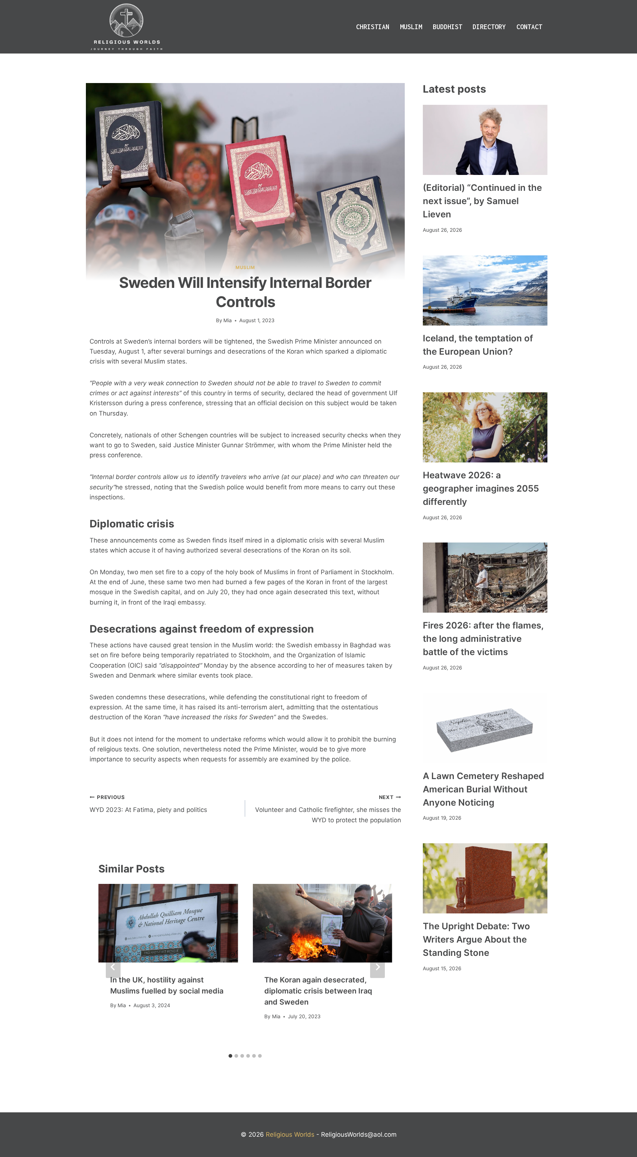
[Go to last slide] (113, 967)
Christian (372, 27)
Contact (529, 27)
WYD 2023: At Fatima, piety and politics (148, 804)
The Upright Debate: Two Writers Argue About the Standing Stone (476, 939)
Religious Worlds (290, 1134)
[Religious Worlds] (126, 27)
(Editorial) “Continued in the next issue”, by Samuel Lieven (482, 201)
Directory (489, 27)
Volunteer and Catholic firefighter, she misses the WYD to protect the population (328, 809)
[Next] (377, 967)
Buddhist (447, 27)
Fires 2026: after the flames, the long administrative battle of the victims (483, 638)
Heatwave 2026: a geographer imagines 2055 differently (481, 488)
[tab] (230, 1056)
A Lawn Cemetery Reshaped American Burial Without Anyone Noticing (483, 789)
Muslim (411, 27)
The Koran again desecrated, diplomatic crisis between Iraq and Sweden (318, 990)
